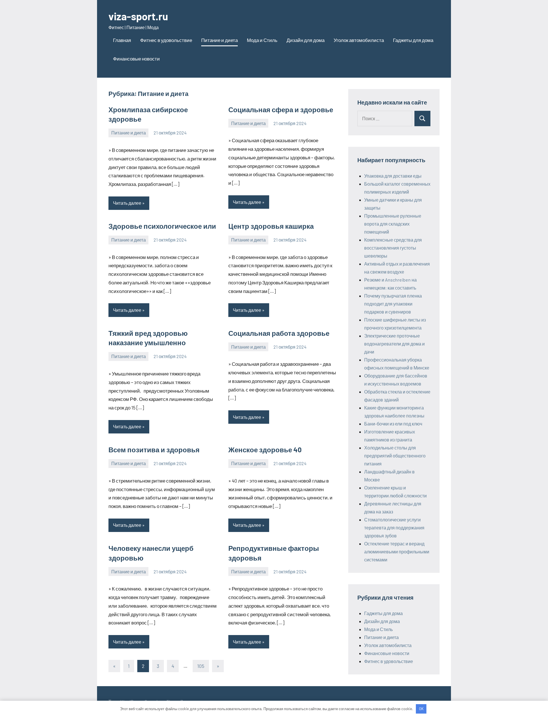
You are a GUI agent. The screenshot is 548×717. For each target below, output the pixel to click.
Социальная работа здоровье (278, 333)
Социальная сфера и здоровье (280, 109)
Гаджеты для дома (413, 40)
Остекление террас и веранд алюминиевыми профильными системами (396, 551)
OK (421, 708)
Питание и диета (219, 40)
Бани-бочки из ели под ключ (393, 423)
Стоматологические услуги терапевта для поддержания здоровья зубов (394, 527)
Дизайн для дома (306, 40)
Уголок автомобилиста (359, 40)
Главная (122, 40)
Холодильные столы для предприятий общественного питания (395, 455)
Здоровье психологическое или (162, 226)
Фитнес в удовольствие (166, 40)
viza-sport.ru (138, 16)
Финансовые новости (136, 58)
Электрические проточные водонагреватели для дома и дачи (394, 343)
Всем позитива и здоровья (154, 449)
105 (200, 666)
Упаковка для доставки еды (393, 175)
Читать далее (127, 203)
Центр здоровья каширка (271, 226)
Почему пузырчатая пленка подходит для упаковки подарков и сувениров (393, 303)
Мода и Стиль (262, 40)
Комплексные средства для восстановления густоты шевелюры (393, 247)
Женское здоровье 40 (265, 449)
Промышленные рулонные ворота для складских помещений (392, 223)
